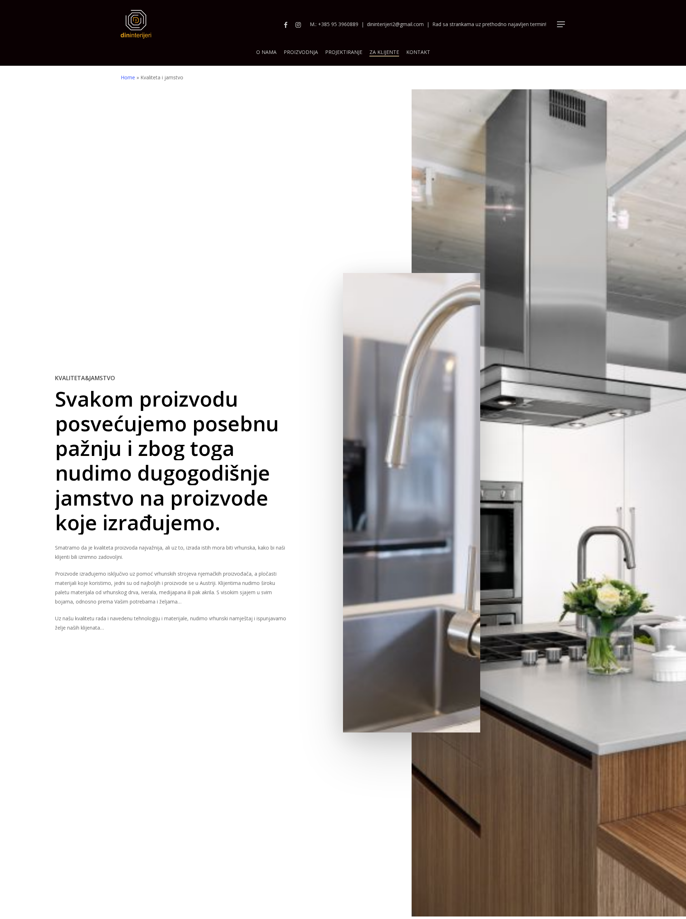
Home (128, 77)
